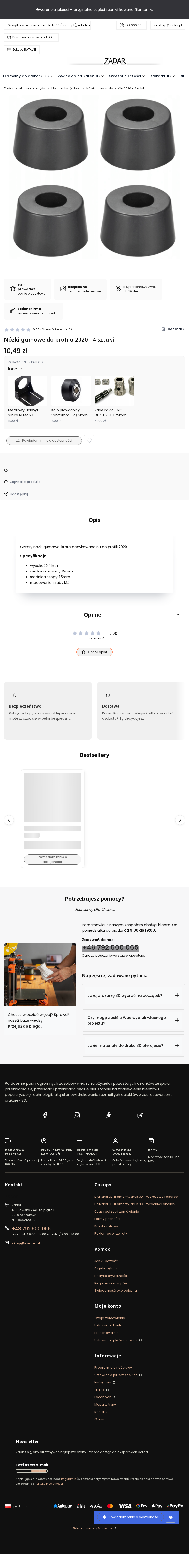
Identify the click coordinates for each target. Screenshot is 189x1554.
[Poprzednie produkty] (9, 820)
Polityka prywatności (111, 1275)
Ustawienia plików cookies (116, 1340)
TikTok (99, 1389)
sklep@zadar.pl (170, 25)
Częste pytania (106, 1268)
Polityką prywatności (49, 1484)
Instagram (103, 1382)
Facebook (103, 1397)
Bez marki (176, 329)
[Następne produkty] (180, 820)
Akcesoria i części (32, 88)
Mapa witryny (105, 1404)
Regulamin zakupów (111, 1283)
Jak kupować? (106, 1261)
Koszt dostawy (106, 1226)
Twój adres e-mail (32, 1464)
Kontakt (100, 1412)
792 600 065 (134, 25)
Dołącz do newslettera (39, 1471)
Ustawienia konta (108, 1325)
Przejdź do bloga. (25, 1026)
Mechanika (59, 88)
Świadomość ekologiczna (115, 1290)
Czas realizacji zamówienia (116, 1211)
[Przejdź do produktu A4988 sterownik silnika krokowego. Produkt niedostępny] (52, 801)
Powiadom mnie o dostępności (47, 440)
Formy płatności (107, 1218)
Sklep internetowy (93, 1528)
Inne (77, 88)
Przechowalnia (106, 1332)
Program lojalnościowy (113, 1367)
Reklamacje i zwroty (110, 1233)
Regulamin (68, 1479)
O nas (99, 1419)
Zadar (8, 88)
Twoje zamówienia (109, 1318)
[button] (89, 440)
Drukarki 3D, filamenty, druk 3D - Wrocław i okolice (134, 1204)
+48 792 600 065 (110, 947)
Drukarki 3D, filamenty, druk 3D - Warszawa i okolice (136, 1196)
